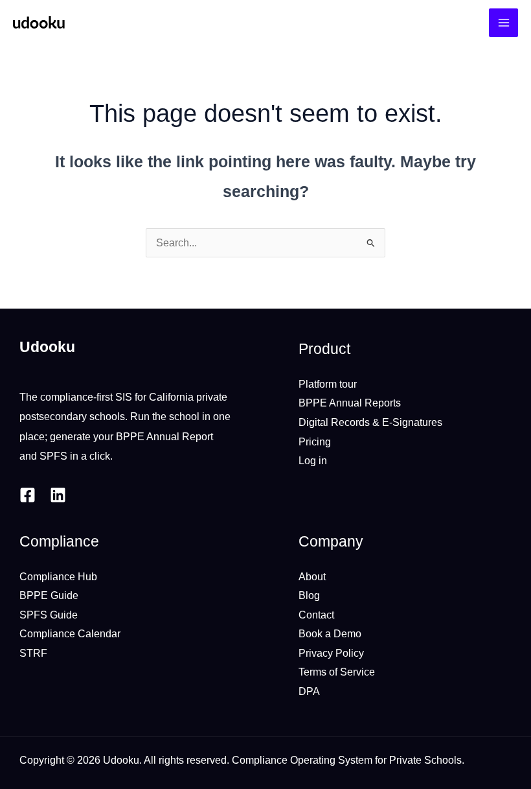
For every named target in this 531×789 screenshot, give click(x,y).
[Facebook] (27, 495)
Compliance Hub (58, 576)
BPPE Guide (48, 595)
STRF (33, 653)
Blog (309, 595)
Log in (313, 460)
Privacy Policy (331, 653)
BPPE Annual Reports (350, 402)
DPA (309, 691)
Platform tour (328, 384)
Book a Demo (330, 633)
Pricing (315, 441)
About (312, 576)
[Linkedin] (58, 495)
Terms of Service (337, 671)
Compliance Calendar (69, 633)
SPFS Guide (48, 614)
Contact (316, 614)
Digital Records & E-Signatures (370, 422)
